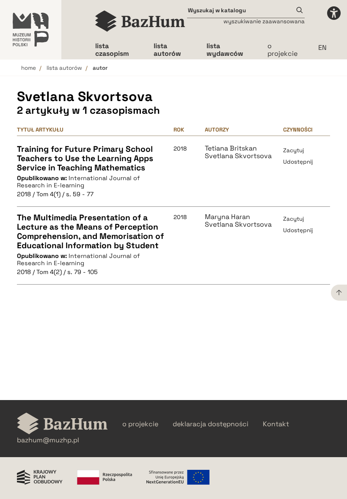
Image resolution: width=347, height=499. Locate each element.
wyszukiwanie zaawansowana (264, 21)
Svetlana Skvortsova (238, 156)
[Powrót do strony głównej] (62, 424)
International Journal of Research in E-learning (78, 181)
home (28, 67)
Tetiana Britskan (231, 148)
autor (100, 67)
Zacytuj (293, 150)
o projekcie (282, 49)
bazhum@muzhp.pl (48, 440)
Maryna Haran (227, 217)
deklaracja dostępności (210, 424)
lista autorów (64, 67)
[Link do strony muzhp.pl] (30, 29)
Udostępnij (298, 161)
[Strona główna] (140, 21)
